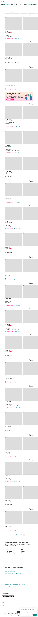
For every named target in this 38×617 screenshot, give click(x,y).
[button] (24, 535)
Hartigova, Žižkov (8, 301)
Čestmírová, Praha (8, 477)
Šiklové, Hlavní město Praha (9, 249)
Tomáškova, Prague (8, 198)
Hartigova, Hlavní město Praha (10, 501)
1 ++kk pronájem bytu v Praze (10, 427)
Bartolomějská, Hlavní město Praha (10, 403)
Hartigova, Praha (7, 275)
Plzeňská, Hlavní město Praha (9, 59)
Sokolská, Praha (7, 452)
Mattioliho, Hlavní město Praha (10, 85)
